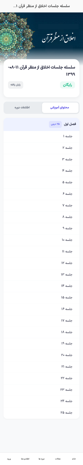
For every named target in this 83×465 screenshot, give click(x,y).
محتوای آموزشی (59, 107)
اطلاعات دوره (22, 107)
